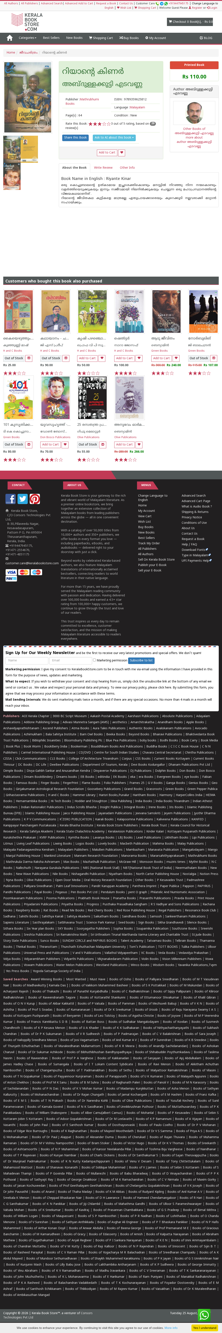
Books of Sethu (120, 1070)
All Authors (11, 3)
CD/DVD (85, 753)
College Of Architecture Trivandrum (93, 759)
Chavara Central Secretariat (161, 753)
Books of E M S (14, 1101)
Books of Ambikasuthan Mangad (26, 1295)
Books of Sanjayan (146, 1058)
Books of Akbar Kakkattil (56, 1004)
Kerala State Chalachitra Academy (80, 832)
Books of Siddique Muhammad (103, 1168)
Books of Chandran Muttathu (24, 1246)
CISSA (7, 759)
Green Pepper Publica (202, 789)
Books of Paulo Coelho (156, 1125)
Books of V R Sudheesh (83, 1034)
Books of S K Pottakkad (149, 985)
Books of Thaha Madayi (75, 1192)
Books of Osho (120, 979)
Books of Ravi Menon (154, 1064)
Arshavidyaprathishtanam (21, 728)
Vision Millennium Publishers (182, 959)
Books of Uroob (146, 1010)
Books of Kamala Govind (45, 1107)
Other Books (144, 880)
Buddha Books (156, 747)
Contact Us (126, 3)
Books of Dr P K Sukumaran (41, 1034)
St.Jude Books (202, 935)
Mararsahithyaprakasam (167, 856)
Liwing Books (62, 844)
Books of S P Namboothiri (97, 1216)
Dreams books (66, 777)
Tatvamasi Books (159, 941)
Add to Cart (107, 153)
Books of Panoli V (156, 1083)
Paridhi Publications (17, 892)
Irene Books (157, 807)
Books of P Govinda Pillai (54, 1174)
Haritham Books (144, 795)
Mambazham (135, 850)
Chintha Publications (199, 753)
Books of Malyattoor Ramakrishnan (162, 1070)
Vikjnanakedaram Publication (117, 959)
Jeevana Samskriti (147, 813)
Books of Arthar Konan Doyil (44, 1228)
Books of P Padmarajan (121, 1034)
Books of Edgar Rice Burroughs (25, 1131)
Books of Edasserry (102, 1234)
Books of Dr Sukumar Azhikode (40, 1052)
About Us (188, 528)
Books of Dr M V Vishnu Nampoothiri (46, 1143)
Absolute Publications (177, 716)
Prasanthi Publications (155, 898)
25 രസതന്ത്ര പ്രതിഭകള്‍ (97, 425)
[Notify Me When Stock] (28, 358)
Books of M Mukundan (186, 985)
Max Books (71, 862)
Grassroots (154, 789)
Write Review (103, 168)
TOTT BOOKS (168, 947)
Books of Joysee (169, 1016)
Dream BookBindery (38, 777)
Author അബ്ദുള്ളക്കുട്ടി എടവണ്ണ (193, 91)
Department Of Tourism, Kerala (105, 765)
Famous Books (26, 783)
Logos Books (84, 844)
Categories (26, 38)
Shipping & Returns (195, 512)
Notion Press (209, 874)
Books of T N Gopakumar (21, 1076)
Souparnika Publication (152, 929)
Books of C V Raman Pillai (66, 1253)
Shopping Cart (146, 8)
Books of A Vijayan (188, 1119)
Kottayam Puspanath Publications (191, 832)
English (109, 8)
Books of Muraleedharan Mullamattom (72, 1046)
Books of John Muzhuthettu (23, 1277)
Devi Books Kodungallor (148, 765)
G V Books (155, 783)
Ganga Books (175, 783)
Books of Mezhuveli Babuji (157, 1004)
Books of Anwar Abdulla (86, 1228)
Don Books (187, 771)
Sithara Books (13, 929)
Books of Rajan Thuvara (167, 1137)
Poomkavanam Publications (23, 898)
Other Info (127, 168)
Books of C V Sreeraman (147, 1271)
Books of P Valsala (91, 1004)
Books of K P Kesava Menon (44, 1028)
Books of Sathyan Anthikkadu (73, 1222)
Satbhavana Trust (70, 923)
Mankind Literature (57, 856)
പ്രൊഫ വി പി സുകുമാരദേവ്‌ (98, 345)
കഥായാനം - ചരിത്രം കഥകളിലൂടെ (69, 338)
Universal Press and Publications (46, 953)
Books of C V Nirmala (163, 1180)
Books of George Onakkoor (77, 1180)
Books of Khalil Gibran (199, 998)
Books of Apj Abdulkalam (183, 1058)
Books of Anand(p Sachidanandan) (163, 1046)
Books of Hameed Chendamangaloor (149, 1198)
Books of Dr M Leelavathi (113, 1119)
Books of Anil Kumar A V (119, 1040)
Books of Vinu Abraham (20, 1271)
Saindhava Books (134, 917)
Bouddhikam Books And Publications (117, 747)
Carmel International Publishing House (48, 753)
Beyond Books (139, 734)
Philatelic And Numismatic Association (177, 892)
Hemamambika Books (31, 801)
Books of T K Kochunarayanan (123, 1283)
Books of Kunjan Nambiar (58, 1155)
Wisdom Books (163, 965)
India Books (143, 801)
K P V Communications (40, 819)
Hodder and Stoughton (91, 801)
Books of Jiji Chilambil (84, 1204)
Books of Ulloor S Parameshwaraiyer (175, 1204)
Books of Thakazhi (45, 992)
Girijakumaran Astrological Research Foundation (50, 789)
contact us (25, 688)
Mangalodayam (193, 850)
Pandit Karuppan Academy (110, 886)
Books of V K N (191, 1004)
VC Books (148, 953)
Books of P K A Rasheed (21, 1283)
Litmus (8, 844)
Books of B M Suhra (84, 1083)
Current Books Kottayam (172, 759)
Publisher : (82, 102)
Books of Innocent (171, 1246)
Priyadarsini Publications (41, 904)
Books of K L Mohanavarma (68, 1277)
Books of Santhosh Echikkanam (38, 1289)
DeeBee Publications (64, 765)
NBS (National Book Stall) (101, 868)
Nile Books (60, 874)
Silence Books (197, 923)
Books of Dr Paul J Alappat (51, 1137)
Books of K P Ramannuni (153, 1119)
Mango (213, 850)
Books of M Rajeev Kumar (118, 1289)
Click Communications (30, 759)
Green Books (159, 351)
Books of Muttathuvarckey (176, 1107)
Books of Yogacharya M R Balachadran (116, 1253)
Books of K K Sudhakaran (121, 1028)
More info (171, 1328)
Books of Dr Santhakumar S (138, 1155)
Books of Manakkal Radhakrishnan (191, 1277)
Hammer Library (84, 795)
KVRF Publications (52, 838)
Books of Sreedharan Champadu (172, 1253)
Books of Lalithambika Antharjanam (110, 1265)
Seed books (126, 923)
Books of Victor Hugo (128, 1143)
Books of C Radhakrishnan (131, 992)
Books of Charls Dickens (97, 1155)
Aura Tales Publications (109, 728)
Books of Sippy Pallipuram (172, 992)
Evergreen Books (169, 777)
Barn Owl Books (91, 734)
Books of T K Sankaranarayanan (192, 1271)
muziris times (175, 862)
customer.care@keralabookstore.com (32, 563)
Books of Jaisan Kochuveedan (24, 1186)
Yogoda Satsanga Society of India (56, 971)
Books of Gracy (74, 1234)
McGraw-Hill (127, 862)
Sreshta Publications (38, 935)
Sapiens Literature (16, 923)
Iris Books (176, 807)
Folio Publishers (115, 783)
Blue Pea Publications (121, 740)
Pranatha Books (124, 898)
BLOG (207, 38)
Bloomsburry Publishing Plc (83, 740)
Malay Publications (190, 844)
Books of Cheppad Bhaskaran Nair (57, 1198)
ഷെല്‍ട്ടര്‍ (122, 338)
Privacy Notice (192, 517)
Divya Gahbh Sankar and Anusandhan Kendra (58, 771)
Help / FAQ (189, 545)
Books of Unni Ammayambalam (193, 1240)
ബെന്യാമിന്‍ (160, 345)
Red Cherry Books (100, 910)
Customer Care (162, 3)
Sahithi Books (28, 917)
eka (132, 777)
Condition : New (125, 115)
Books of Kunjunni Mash (23, 1265)
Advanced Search (52, 3)
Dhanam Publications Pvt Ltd (189, 765)
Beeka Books (115, 734)
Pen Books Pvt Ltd (84, 892)
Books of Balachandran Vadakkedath (70, 1283)
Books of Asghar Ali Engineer (117, 1222)
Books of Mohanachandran (40, 1095)
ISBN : (130, 99)
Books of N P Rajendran (136, 1246)
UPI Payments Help (195, 561)
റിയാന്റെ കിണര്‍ (93, 72)
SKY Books (65, 929)
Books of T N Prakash (47, 1101)
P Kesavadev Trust (170, 880)
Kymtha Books (78, 838)
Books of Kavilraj (77, 1210)
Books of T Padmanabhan (85, 1070)
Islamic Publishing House (42, 813)
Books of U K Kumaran (146, 1076)
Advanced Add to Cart (79, 3)
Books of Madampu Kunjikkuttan (129, 1089)
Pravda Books (184, 898)
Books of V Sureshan (33, 1222)
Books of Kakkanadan (113, 1058)
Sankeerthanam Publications (185, 917)
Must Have (97, 979)
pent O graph (137, 892)
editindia (104, 777)
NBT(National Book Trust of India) (147, 868)
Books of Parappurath (111, 1076)
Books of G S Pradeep (163, 1210)
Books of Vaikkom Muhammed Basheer (99, 985)
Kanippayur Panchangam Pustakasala (29, 825)
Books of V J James (142, 1168)
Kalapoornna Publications (135, 819)
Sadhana (9, 917)
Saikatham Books (106, 917)
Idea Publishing (121, 801)
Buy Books (130, 38)
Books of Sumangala (53, 1064)
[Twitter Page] (23, 503)
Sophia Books (123, 929)
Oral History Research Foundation (108, 880)
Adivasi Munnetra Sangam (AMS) (86, 722)
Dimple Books (13, 771)
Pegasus (61, 892)
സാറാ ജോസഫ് (126, 345)
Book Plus (13, 747)
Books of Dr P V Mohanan (196, 1125)
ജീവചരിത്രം (29, 53)
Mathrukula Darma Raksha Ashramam (33, 862)
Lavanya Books (103, 838)
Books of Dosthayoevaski (116, 1125)
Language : (129, 107)
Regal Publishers (169, 910)
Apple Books (195, 722)
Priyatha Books (72, 904)
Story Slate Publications (20, 941)
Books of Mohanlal (140, 1113)
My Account (157, 38)
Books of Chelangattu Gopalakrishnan (143, 1186)
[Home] (9, 38)
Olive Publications (88, 437)
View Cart (145, 516)
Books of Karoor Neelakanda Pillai (106, 1149)
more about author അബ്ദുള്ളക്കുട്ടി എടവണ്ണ (194, 142)
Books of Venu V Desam (133, 1161)
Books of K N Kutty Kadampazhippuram (80, 1161)
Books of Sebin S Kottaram (179, 1168)
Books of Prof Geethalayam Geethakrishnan (80, 1186)
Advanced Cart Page (196, 501)
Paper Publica (169, 886)
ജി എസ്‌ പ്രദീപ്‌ (51, 345)
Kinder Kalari (155, 832)
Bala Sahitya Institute (61, 734)
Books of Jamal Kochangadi (127, 1095)
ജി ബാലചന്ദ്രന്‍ (199, 345)
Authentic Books (141, 728)
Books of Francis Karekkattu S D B (42, 1022)
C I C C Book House (185, 747)
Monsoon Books (151, 862)
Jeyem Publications (177, 813)
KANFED (197, 819)
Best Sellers (51, 38)
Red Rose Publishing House (136, 910)
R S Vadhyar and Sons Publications (175, 904)
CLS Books (57, 759)
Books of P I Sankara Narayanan (118, 1240)
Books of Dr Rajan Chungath (83, 1095)
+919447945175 (178, 3)
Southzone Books (184, 929)
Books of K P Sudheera (157, 1265)
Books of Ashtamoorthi (20, 1149)
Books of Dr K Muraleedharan (194, 1289)
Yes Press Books (17, 971)
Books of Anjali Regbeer (74, 1240)
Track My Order (149, 543)
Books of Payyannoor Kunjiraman (67, 1076)
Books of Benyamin (67, 1016)
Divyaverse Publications (110, 771)
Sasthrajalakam (43, 923)
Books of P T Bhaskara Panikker (165, 1222)
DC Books (25, 765)
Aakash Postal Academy (107, 716)
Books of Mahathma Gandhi (124, 1204)
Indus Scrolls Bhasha (81, 807)
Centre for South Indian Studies (116, 753)
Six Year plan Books (40, 929)
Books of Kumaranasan (73, 1010)
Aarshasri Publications (143, 716)
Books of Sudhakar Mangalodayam (133, 1022)
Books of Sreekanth (202, 1143)
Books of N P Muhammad (59, 1149)
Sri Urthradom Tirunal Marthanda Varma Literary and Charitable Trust (139, 935)
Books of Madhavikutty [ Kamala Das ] (40, 985)
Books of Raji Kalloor (98, 1246)
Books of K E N (156, 1240)
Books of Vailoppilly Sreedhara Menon (30, 1040)
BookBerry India (55, 747)
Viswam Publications (38, 965)
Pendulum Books (113, 892)
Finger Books (50, 783)
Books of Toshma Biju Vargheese (159, 1149)
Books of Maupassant (58, 1216)
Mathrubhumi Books (202, 856)
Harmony (165, 795)
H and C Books (12, 351)
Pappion (188, 886)
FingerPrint (70, 783)
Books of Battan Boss (88, 1022)
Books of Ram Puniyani (145, 1277)
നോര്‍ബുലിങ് (199, 338)
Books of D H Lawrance (102, 1198)
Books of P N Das (45, 1089)
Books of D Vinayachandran (172, 1174)
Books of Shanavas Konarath (57, 1168)
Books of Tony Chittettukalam (178, 1161)
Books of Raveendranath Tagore (51, 998)
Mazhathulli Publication (99, 862)
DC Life (41, 765)
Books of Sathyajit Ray (36, 1180)
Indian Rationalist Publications (42, 807)
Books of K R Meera (119, 1046)
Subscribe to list (141, 660)
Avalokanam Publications (173, 728)
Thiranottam (48, 947)
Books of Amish (131, 1234)
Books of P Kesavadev (174, 1113)
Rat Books (50, 910)
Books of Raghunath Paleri (121, 1083)
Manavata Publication (163, 850)
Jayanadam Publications (115, 813)
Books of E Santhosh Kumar (72, 1125)
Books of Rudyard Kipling (146, 1192)
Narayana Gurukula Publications (56, 868)
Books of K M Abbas (110, 1192)
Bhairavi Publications (167, 734)
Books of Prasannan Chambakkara (118, 1210)
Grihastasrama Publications (25, 795)
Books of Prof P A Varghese (72, 1058)
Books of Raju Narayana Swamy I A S (189, 1010)
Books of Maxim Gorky (199, 1180)
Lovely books (107, 844)
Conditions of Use (194, 523)
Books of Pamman (121, 1004)
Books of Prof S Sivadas (35, 1010)
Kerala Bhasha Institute (76, 825)
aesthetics (119, 722)
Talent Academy (132, 941)
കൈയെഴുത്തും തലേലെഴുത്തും (30, 338)
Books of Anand (42, 1192)
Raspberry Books (28, 910)
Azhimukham (33, 734)
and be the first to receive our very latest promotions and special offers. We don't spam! (103, 653)
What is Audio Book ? (197, 507)
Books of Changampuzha (43, 1070)
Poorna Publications (60, 898)
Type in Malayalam (195, 555)
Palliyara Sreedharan (38, 886)
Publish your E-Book (152, 565)
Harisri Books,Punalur (114, 795)
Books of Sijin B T (202, 1246)
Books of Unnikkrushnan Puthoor (130, 1107)
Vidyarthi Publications (79, 959)
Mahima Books (163, 844)
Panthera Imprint (144, 886)
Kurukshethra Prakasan (19, 838)
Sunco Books (49, 941)
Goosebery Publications (104, 789)
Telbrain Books (185, 941)
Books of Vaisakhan (155, 1289)
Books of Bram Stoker (93, 1143)
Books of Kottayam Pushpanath (26, 1016)
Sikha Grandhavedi (170, 923)
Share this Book (75, 138)
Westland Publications (112, 965)
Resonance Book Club (200, 910)
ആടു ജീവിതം (163, 338)
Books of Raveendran (32, 1058)
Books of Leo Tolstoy (99, 1016)
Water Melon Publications (74, 965)
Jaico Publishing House (79, 813)
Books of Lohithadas (171, 1216)
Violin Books (150, 959)
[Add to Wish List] (121, 153)
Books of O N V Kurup (19, 1004)
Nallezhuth (23, 868)
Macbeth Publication (134, 844)
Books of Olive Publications (132, 1101)
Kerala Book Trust (154, 825)
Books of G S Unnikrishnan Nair (197, 1259)
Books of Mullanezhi (91, 1174)
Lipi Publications (203, 838)
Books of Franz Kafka (200, 1095)
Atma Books (80, 728)
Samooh (156, 917)
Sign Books (146, 923)
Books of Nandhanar (201, 1149)
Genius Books (198, 783)
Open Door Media (67, 880)
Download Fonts (193, 550)
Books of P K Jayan (157, 1259)
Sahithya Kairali (52, 917)
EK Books (120, 777)
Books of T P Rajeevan (19, 1155)
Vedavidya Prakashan (193, 953)
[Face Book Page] (11, 503)
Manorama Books (134, 856)
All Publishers (29, 3)
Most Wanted (76, 979)
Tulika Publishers (192, 947)
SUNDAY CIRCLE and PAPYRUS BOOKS (89, 941)
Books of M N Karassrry (189, 1083)
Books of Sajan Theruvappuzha (184, 1155)
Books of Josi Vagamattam (79, 1040)
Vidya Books (12, 959)
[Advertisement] (111, 237)
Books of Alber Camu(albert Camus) (96, 1113)
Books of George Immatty (197, 1265)
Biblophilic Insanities (46, 740)
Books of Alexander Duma (94, 1137)
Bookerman (79, 747)
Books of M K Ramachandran (122, 1180)
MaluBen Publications (107, 850)
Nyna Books (14, 880)
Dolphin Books (165, 771)
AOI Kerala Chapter (35, 716)
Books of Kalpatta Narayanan (167, 1234)
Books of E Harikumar (109, 1277)
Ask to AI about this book (113, 138)
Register (196, 8)
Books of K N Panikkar (48, 1204)
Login (213, 8)
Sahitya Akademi (78, 917)
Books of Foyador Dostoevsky (172, 1283)
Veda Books (166, 953)
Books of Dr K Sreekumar (112, 1010)
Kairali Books (104, 819)
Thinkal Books (26, 947)
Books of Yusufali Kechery (175, 1101)
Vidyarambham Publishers (42, 959)
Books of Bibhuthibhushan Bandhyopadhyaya (99, 1052)
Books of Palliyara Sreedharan (156, 979)
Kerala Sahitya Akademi (36, 832)
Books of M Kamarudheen (41, 1234)
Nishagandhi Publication (88, 874)
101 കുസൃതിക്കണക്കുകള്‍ (26, 425)
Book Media (209, 740)
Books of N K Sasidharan (85, 1107)
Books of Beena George (124, 1228)
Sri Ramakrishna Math (71, 935)
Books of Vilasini (204, 1070)
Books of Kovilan (175, 1022)
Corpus (127, 759)
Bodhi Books (169, 740)
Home (11, 53)
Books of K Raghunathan (69, 1131)
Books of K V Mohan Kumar (82, 1089)
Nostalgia (189, 874)
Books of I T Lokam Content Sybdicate (103, 1064)
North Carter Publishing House (157, 874)
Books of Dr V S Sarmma (154, 1131)
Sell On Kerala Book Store (156, 560)
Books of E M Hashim (165, 1095)
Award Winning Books (46, 979)
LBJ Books (125, 838)
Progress (93, 904)
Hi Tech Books (61, 801)
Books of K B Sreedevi (190, 1040)
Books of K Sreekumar (44, 1210)
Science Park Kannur (100, 923)
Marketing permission (111, 660)
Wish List (125, 8)
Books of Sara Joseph (200, 1034)
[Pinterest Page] (35, 503)
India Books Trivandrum (172, 801)
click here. (165, 688)
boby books (148, 740)
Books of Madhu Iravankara (105, 1271)
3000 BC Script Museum (70, 716)
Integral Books (134, 807)
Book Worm (32, 747)
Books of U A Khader (84, 1028)
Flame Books (91, 783)
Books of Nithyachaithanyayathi (166, 1028)
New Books (74, 38)
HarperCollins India (189, 795)
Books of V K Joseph (187, 1186)
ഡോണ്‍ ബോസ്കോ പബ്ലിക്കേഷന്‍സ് (68, 432)
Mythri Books (198, 862)
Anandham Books (170, 722)
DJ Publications (141, 771)
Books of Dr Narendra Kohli (87, 1101)
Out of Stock (14, 358)
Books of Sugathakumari (36, 1240)
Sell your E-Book (149, 571)
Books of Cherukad (131, 1137)
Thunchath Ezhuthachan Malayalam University (93, 947)
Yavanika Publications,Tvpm (197, 965)
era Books (146, 777)
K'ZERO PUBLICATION (76, 819)
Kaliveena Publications (172, 819)
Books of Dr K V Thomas (166, 1143)
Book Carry (189, 740)
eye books (191, 777)
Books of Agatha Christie (136, 1016)
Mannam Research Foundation (96, 856)
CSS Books (143, 759)
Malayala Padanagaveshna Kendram (28, 850)
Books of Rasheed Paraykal (23, 1253)
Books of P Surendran (155, 1040)
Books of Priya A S (189, 1131)
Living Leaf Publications (33, 844)
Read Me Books (73, 910)
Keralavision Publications (125, 832)
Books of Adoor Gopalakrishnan (68, 1119)
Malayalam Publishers (73, 850)
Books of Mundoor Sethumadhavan (51, 1259)
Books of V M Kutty (64, 1246)
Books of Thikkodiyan (80, 1289)
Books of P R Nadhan (136, 1216)
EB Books (87, 777)
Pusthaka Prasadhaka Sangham (125, 904)
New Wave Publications (32, 874)
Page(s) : (73, 115)
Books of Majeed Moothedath (112, 1131)
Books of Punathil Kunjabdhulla (85, 992)
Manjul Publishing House (23, 856)
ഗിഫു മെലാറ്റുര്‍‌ (88, 432)
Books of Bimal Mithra (199, 1210)
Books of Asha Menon (173, 1089)
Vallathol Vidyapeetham (121, 953)
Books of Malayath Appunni (186, 1076)
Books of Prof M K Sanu (49, 1083)
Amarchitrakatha (142, 722)
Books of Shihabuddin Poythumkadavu (162, 1052)
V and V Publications (87, 953)
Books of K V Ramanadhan (61, 1271)
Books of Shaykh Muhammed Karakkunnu (110, 1259)
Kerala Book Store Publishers (117, 825)
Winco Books (140, 965)
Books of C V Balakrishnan (161, 1034)
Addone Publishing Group (41, 722)
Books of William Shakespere (46, 1113)
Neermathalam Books (191, 868)
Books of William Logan (20, 1216)
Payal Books (43, 892)
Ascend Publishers (55, 728)
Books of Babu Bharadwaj (129, 1174)
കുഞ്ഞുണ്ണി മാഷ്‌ (15, 345)
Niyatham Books (120, 874)
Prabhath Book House (93, 898)
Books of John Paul (34, 1125)
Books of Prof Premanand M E (167, 1228)
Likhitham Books (176, 838)
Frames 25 (136, 783)
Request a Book (106, 3)
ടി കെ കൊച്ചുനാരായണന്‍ (23, 432)
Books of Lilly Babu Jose (62, 1265)
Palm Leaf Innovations (72, 886)
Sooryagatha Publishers (93, 929)
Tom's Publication (142, 947)
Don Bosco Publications (55, 437)
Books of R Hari (191, 1198)
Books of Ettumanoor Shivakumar (154, 998)
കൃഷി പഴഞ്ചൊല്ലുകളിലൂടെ (99, 338)
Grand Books (133, 789)
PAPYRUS (204, 886)
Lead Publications (148, 838)
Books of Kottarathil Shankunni (102, 998)
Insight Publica (110, 807)
